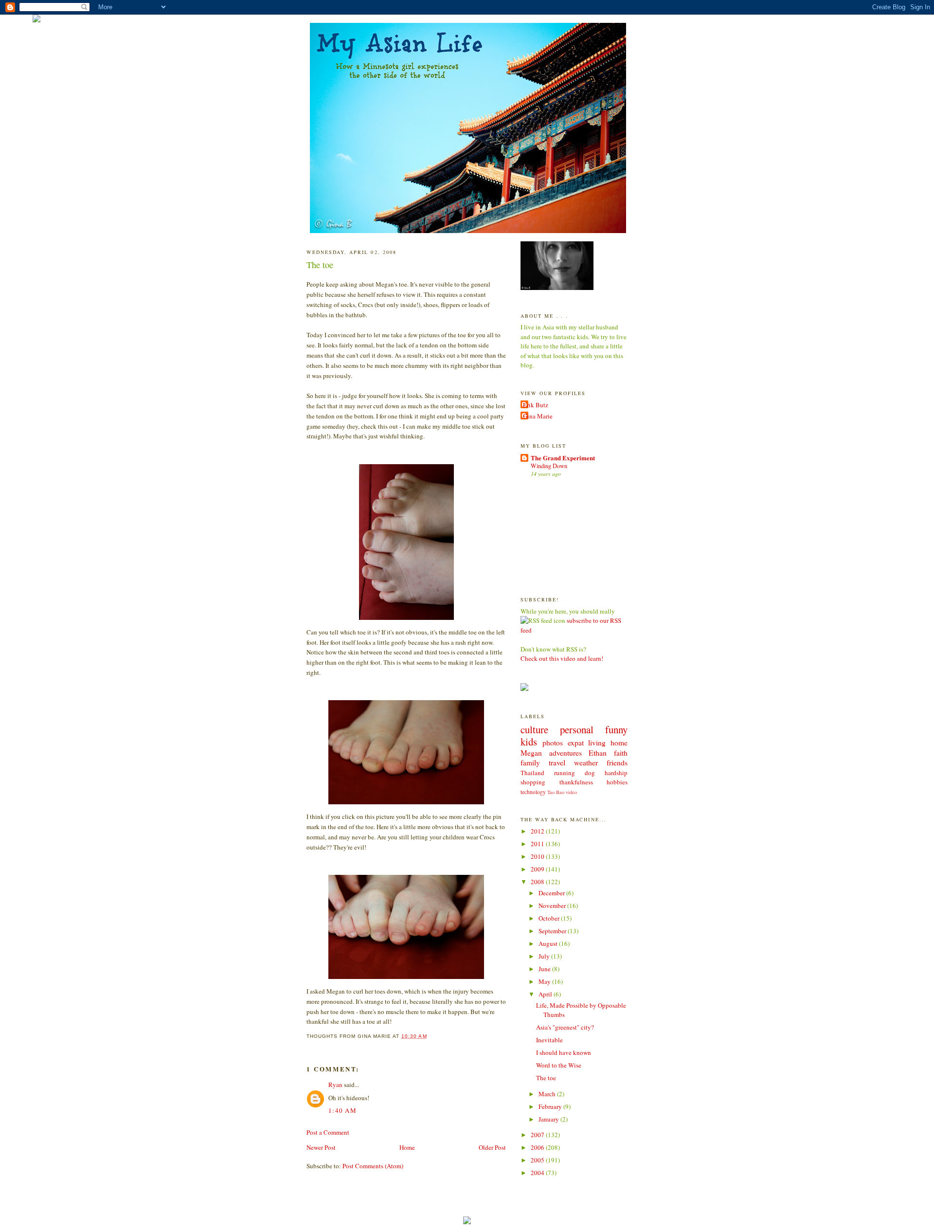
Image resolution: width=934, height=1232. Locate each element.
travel (557, 762)
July (545, 956)
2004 (538, 1172)
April (546, 994)
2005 (538, 1160)
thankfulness (576, 782)
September (553, 930)
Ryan (335, 1084)
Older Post (492, 1147)
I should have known (563, 1052)
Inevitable (549, 1039)
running (564, 772)
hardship (616, 772)
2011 (538, 843)
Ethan (598, 753)
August (549, 943)
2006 (538, 1147)
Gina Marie (538, 416)
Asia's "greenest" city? (565, 1027)
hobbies (617, 782)
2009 (538, 869)
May (545, 981)
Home (407, 1147)
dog (590, 772)
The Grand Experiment (563, 457)
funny (616, 729)
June (545, 968)
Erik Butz (535, 404)
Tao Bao (555, 792)
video (571, 792)
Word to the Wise (558, 1065)
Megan (531, 753)
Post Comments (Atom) (372, 1165)
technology (533, 792)
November (553, 905)
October (550, 918)
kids (529, 741)
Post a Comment (327, 1132)
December (552, 892)
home (619, 742)
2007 (538, 1134)
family (530, 762)
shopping (533, 782)
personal (576, 729)
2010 (538, 856)
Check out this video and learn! (562, 658)
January (549, 1119)
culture (534, 729)
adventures (565, 753)
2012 (538, 831)
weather (586, 762)
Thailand (532, 772)
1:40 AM (342, 1110)
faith (621, 753)
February (551, 1106)
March (548, 1093)
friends (617, 762)
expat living (587, 742)
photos (552, 742)
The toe (319, 265)
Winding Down (549, 466)
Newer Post (321, 1147)
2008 (538, 881)
